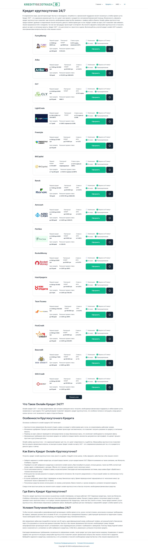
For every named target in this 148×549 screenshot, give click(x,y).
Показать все (74, 397)
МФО (117, 4)
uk (124, 4)
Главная (98, 4)
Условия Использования (85, 543)
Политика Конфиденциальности (65, 543)
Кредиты (108, 4)
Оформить (96, 49)
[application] (102, 4)
